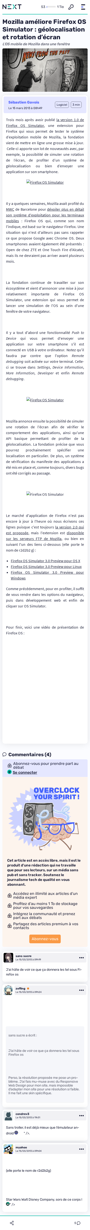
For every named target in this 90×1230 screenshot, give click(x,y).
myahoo (21, 1147)
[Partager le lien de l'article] (12, 1223)
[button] (83, 7)
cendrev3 (22, 1114)
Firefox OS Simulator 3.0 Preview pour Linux (46, 566)
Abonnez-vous (45, 939)
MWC (10, 209)
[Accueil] (12, 7)
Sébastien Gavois (23, 102)
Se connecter (25, 772)
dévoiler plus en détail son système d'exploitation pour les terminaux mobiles (45, 215)
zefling (20, 988)
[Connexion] (71, 7)
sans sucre (23, 956)
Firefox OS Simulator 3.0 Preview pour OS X (45, 560)
